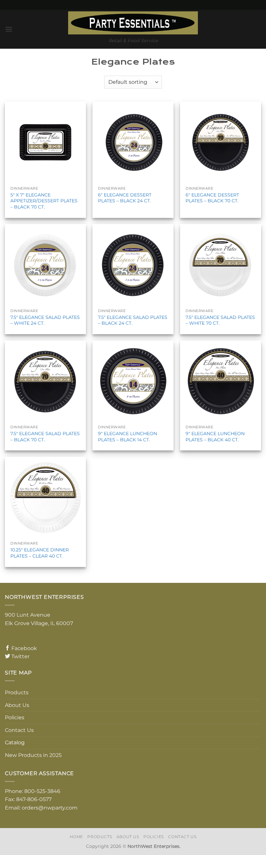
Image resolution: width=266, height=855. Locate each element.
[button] (9, 29)
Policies (14, 717)
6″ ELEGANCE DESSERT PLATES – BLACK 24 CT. (124, 198)
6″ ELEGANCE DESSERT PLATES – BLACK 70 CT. (212, 198)
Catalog (15, 742)
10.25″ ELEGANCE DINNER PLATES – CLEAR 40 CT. (39, 553)
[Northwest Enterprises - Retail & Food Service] (133, 22)
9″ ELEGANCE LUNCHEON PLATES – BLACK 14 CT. (127, 437)
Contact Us (19, 730)
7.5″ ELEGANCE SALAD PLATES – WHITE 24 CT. (45, 320)
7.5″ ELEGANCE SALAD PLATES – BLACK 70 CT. (45, 437)
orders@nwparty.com (50, 808)
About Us (17, 705)
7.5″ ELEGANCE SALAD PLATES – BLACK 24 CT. (132, 320)
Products (17, 692)
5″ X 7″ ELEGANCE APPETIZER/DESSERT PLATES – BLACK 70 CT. (44, 201)
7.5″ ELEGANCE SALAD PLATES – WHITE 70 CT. (220, 320)
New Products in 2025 (33, 755)
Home (76, 836)
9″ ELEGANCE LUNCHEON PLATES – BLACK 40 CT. (215, 437)
